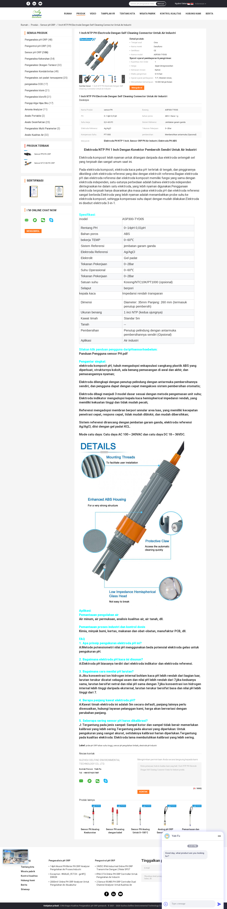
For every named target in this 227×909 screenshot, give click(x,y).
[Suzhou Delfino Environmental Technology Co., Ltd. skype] (53, 220)
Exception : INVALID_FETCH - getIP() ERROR (68, 875)
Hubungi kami (193, 13)
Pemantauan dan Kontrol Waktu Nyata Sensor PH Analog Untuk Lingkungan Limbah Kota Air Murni (190, 831)
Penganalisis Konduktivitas (39, 71)
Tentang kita (127, 13)
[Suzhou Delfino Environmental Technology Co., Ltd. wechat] (45, 220)
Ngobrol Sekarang (182, 3)
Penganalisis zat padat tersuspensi (44, 77)
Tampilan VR (108, 13)
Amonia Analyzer (33, 109)
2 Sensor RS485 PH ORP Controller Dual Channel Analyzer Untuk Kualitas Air (116, 883)
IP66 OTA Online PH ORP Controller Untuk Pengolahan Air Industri (117, 875)
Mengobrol (137, 88)
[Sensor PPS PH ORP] (28, 154)
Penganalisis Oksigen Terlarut (41, 65)
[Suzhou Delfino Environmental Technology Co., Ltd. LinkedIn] (34, 4)
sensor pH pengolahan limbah (126, 746)
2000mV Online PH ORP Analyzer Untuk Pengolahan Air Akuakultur (69, 883)
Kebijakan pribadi (51, 906)
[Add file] (166, 904)
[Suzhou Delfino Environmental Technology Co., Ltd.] (38, 13)
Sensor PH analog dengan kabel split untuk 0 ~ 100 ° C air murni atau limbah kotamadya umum (115, 831)
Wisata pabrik (147, 13)
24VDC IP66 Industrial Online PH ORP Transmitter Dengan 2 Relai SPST (115, 868)
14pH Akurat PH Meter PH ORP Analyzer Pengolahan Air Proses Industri (70, 868)
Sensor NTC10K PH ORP (44, 163)
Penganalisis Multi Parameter (41, 128)
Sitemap (25, 889)
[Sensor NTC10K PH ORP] (28, 163)
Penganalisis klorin (34, 90)
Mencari (161, 4)
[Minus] (219, 836)
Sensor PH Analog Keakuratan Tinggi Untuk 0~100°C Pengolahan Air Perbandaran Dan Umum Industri (90, 831)
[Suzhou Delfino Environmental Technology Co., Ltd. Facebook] (28, 4)
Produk (80, 13)
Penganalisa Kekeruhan (37, 58)
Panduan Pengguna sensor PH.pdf (103, 353)
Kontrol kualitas (170, 13)
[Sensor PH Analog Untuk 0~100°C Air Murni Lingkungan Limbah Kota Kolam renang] (140, 816)
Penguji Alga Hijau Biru (36, 103)
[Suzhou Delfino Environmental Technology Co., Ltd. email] (28, 220)
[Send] (219, 904)
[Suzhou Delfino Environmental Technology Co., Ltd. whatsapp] (37, 220)
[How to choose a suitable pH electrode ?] (97, 56)
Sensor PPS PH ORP (42, 154)
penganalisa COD (34, 84)
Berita (209, 13)
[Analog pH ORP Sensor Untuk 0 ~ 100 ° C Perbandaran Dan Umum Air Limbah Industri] (165, 816)
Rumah (68, 13)
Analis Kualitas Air (34, 134)
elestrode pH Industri (148, 746)
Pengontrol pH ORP (35, 46)
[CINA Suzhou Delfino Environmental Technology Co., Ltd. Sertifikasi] (33, 191)
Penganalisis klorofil (35, 96)
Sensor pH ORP (47, 25)
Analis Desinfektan (35, 122)
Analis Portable (33, 115)
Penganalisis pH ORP (36, 39)
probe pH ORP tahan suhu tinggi (99, 746)
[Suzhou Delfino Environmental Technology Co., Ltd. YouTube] (40, 4)
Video (93, 13)
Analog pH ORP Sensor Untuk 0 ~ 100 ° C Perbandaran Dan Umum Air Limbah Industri (165, 831)
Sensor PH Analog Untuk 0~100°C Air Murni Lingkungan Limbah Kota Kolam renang (140, 831)
